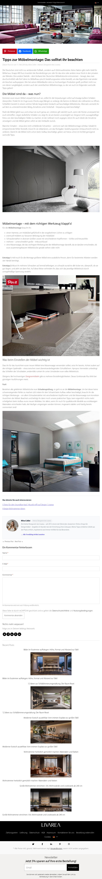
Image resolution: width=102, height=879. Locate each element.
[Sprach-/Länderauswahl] (97, 2)
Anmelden (73, 867)
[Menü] (4, 11)
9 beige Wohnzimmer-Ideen (13, 509)
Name (4, 553)
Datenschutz (34, 833)
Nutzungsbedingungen (83, 611)
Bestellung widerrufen (85, 833)
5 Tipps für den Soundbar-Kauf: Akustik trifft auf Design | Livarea (28, 505)
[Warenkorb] (97, 11)
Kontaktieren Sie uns (66, 833)
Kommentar (7, 575)
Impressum (51, 833)
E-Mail (4, 564)
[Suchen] (82, 11)
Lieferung (23, 833)
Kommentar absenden (13, 616)
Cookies (48, 837)
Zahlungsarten (12, 833)
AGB (43, 833)
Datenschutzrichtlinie (60, 611)
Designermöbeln (32, 377)
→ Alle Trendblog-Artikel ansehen (33, 534)
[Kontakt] (86, 11)
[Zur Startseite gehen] (51, 8)
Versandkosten (56, 849)
